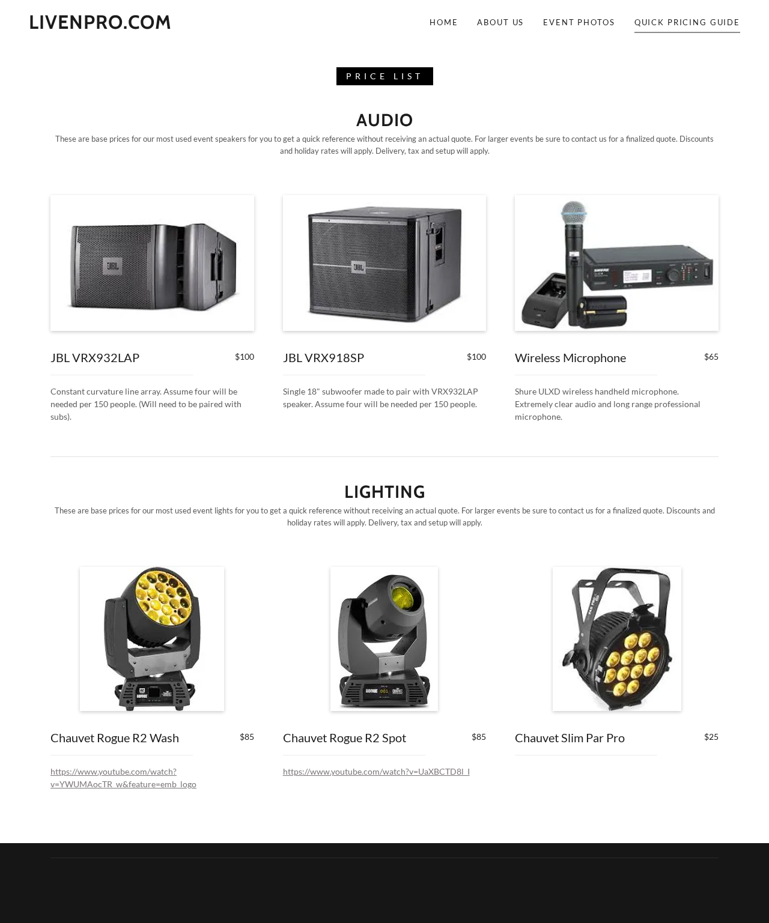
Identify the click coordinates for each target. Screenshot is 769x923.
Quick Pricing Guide (687, 22)
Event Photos (579, 22)
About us (500, 22)
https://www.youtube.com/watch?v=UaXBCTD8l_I (376, 771)
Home (444, 22)
